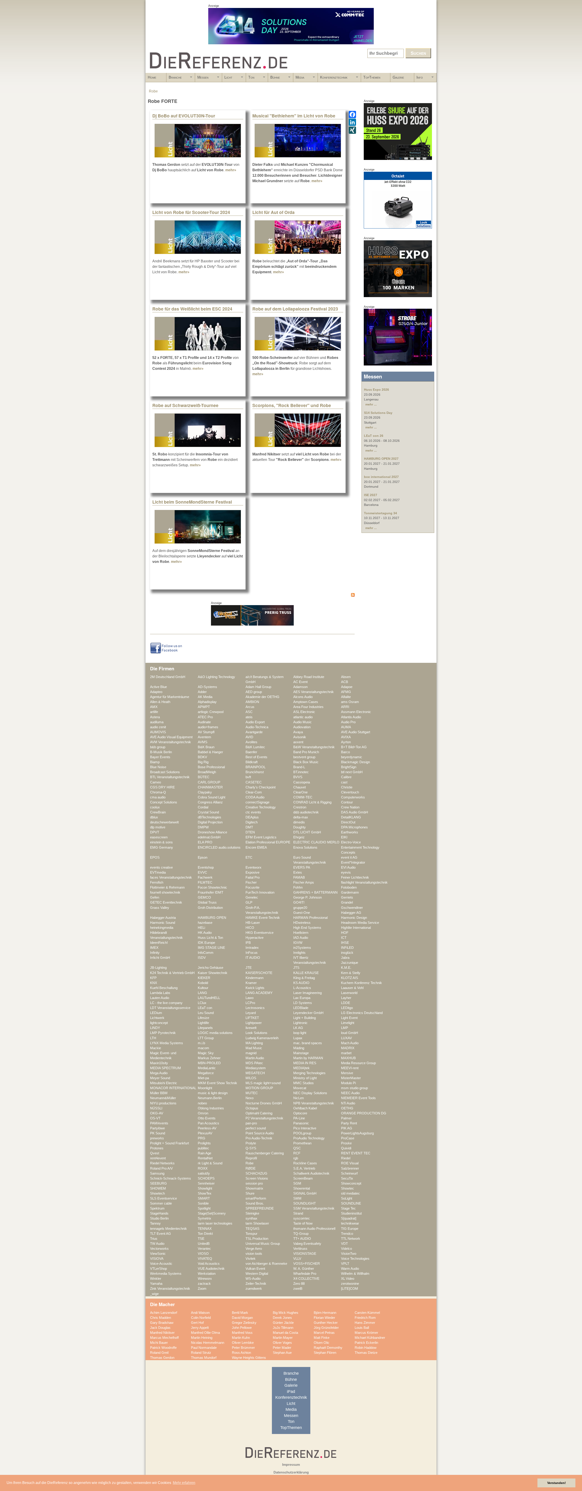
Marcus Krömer (366, 1332)
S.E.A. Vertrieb (304, 1168)
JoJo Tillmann (283, 1327)
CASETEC (254, 782)
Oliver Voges (282, 1342)
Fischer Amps (303, 882)
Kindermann (254, 978)
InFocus (252, 952)
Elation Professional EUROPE (268, 842)
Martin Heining (201, 1337)
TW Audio (157, 1243)
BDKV (202, 757)
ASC (249, 712)
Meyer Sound (160, 1078)
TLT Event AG (160, 1233)
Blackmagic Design (355, 762)
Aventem (204, 737)
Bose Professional (211, 767)
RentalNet (205, 1158)
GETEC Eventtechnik (166, 902)
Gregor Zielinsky (244, 1323)
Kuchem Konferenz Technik (361, 983)
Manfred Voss (242, 1332)
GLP (249, 902)
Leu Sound (206, 1013)
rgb (295, 1158)
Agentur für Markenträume (169, 697)
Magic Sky (206, 1053)
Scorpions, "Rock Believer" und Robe (291, 405)
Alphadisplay (207, 702)
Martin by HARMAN (308, 1058)
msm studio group (354, 1088)
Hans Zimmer (365, 1323)
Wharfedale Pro (304, 1273)
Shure (250, 1193)
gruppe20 (300, 908)
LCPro (250, 1003)
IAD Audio (300, 937)
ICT (343, 937)
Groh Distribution (210, 908)
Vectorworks (159, 1248)
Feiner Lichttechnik (355, 877)
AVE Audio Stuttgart (355, 732)
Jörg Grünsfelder (326, 1327)
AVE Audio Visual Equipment (171, 737)
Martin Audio (255, 1058)
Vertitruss (300, 1248)
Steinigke (252, 1213)
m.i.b (201, 1043)
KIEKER (204, 978)
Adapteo (156, 692)
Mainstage (301, 1053)
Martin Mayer (283, 1337)
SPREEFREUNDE (260, 1208)
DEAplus (252, 817)
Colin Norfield (201, 1318)
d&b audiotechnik (306, 812)
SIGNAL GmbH (304, 1193)
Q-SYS (251, 1148)
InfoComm (205, 952)
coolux (155, 807)
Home (152, 77)
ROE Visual (350, 1163)
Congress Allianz (210, 802)
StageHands (159, 1213)
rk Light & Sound (210, 1163)
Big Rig (203, 762)
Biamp (155, 762)
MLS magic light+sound (263, 1083)
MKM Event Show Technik (217, 1083)
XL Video (347, 1278)
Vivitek (251, 1258)
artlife (154, 712)
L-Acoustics (302, 988)
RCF (296, 1153)
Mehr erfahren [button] (184, 1483)
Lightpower (254, 1023)
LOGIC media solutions (215, 1033)
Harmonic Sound (162, 922)
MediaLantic (207, 1068)
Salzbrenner (350, 1168)
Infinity (155, 952)
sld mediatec (350, 1193)
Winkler (155, 1278)
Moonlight (205, 1088)
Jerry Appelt (200, 1327)
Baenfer (251, 752)
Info (418, 78)
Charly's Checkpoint (261, 787)
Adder (202, 692)
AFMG (346, 692)
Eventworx (253, 867)
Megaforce (206, 1073)
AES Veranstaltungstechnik (313, 692)
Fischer (251, 882)
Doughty (299, 827)
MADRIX (347, 1048)
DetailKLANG (351, 817)
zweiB (297, 1288)
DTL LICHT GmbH (307, 832)
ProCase (347, 1138)
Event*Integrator (353, 862)
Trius (153, 1238)
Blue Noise (158, 767)
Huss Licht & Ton (210, 937)
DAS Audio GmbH (354, 812)
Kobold (203, 983)
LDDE (345, 1003)
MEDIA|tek (301, 1068)
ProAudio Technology (309, 1138)
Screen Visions (257, 1178)
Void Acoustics (209, 1263)
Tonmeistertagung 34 (380, 513)
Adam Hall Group (258, 687)
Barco (345, 752)
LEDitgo (347, 1008)
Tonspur (251, 1233)
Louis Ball (362, 1327)
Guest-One (301, 912)
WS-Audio (253, 1278)
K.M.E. (346, 967)
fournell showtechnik (165, 892)
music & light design (213, 1093)
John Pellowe (242, 1327)
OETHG (347, 1108)
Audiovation (302, 727)
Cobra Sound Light (211, 797)
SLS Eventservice (163, 1198)
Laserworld (349, 993)
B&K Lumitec (255, 747)
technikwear (350, 1223)
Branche (174, 78)
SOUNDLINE (351, 1203)
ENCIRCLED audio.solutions (219, 847)
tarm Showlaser (257, 1223)
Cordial (203, 807)
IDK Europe (206, 942)
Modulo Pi (348, 1083)
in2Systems (302, 947)
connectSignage (257, 802)
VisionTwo (348, 1253)
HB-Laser (253, 922)
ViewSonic (158, 1253)
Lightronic (300, 1023)
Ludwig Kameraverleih (262, 1038)
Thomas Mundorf (203, 1357)
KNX (153, 983)
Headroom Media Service (360, 922)
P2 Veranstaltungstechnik (264, 1118)
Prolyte (251, 1143)
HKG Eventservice (259, 932)
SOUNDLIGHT (304, 1203)
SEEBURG (158, 1183)
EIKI (344, 837)
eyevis (346, 872)
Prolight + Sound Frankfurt (169, 1143)
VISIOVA (156, 1258)
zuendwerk (254, 1288)
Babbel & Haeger (210, 752)
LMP (344, 1028)
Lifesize (203, 1018)
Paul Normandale (204, 1347)
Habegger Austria (163, 917)
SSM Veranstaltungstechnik (313, 1208)
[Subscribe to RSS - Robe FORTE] (252, 595)
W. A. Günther (303, 1268)
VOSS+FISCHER (306, 1263)
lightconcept (159, 1023)
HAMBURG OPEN (212, 917)
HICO (250, 927)
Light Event (349, 1018)
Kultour (203, 988)
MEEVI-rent (350, 1068)
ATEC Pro (205, 717)
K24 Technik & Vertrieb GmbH (172, 973)
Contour (347, 802)
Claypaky (205, 792)
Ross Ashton (241, 1352)
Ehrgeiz (299, 837)
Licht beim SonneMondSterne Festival (192, 502)
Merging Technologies (309, 1073)
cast (344, 782)
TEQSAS (252, 1228)
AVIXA (346, 737)
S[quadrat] (348, 1218)
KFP (153, 978)
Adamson (300, 687)
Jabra (345, 957)
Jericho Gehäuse (210, 967)
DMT (249, 827)
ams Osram (350, 702)
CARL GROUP (209, 782)
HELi (201, 927)
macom (203, 1048)
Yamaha (156, 1283)
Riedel (345, 1158)
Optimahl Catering (259, 1113)
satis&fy (204, 1173)
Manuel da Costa (285, 1332)
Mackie (155, 1048)
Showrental (301, 1188)
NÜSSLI (156, 1108)
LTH (153, 1038)
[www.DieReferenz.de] (217, 71)
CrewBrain (158, 812)
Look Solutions (256, 1033)
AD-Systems (207, 687)
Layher (346, 998)
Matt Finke (321, 1337)
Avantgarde (254, 732)
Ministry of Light (305, 1078)
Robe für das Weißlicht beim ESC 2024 (192, 309)
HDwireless (302, 922)
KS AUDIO (301, 983)
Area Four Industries (308, 707)
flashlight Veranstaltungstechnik (364, 882)
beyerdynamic (351, 757)
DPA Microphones (354, 827)
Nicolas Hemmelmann (207, 1342)
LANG (202, 993)
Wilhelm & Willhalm (355, 1273)
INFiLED (347, 947)
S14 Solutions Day (378, 413)
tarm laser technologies (215, 1223)
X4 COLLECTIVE (306, 1278)
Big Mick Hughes (285, 1313)
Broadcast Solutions (165, 772)
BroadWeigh (207, 772)
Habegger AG (351, 912)
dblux (154, 817)
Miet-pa (203, 1078)
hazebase (205, 922)
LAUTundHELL (209, 998)
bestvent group (304, 757)
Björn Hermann (325, 1313)
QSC (297, 1148)
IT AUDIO (253, 957)
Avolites (251, 742)
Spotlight (204, 1208)
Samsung (157, 1173)
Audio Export (255, 722)
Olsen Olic (321, 1342)
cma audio (158, 797)
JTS (296, 967)
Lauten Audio (159, 998)
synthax (251, 1218)
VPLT (345, 1263)
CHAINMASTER (210, 787)
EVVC (202, 872)
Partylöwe (157, 1128)
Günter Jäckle (283, 1323)
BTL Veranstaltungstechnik (170, 777)
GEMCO (204, 897)
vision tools (254, 1253)
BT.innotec (301, 772)
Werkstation (207, 1273)
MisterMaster (351, 1078)
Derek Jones (282, 1318)
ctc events (253, 812)
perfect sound (256, 1128)
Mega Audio (159, 1073)
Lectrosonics (255, 1008)
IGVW (297, 942)
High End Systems (307, 927)
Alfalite (346, 697)
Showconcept (351, 1183)
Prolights (204, 1143)
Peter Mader (282, 1347)
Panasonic (301, 1123)
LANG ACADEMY (259, 993)
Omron (203, 1113)
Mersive (347, 1073)
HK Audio (205, 932)
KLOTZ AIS (349, 978)
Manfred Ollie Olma (205, 1332)
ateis (249, 717)
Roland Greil (159, 1352)
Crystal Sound (208, 812)
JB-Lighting (158, 967)
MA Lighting (254, 1043)
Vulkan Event (255, 1268)
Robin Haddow (365, 1347)
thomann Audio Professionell (314, 1228)
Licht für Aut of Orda (273, 212)
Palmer (346, 1118)
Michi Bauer (159, 1342)
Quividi (346, 1148)
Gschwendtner (352, 908)
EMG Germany (161, 847)
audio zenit (158, 727)
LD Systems (302, 1003)
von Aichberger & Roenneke (266, 1263)
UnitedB (204, 1243)
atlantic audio (303, 717)
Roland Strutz (201, 1352)
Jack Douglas (160, 1327)
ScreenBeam (303, 1178)
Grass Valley (159, 908)
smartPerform (256, 1198)
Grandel (347, 902)
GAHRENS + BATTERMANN (315, 892)
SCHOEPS (206, 1178)
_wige (154, 1294)
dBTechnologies (209, 817)
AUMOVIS (158, 732)
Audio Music (302, 722)
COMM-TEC (302, 797)
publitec (203, 1148)
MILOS (251, 1078)
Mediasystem (256, 1068)
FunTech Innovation (260, 892)
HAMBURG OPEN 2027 (381, 458)
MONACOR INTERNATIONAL (173, 1088)
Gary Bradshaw (161, 1323)
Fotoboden (349, 887)
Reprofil (251, 1158)
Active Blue (158, 687)
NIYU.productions (163, 1103)
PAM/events (159, 1123)
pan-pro (251, 1123)
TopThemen (371, 77)
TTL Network (350, 1238)
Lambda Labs (160, 993)
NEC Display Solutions (310, 1093)
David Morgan (242, 1318)
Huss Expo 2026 (376, 389)
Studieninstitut (351, 1213)
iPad (291, 1391)
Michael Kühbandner (370, 1337)
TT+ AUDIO (302, 1238)
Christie (346, 787)
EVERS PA (301, 867)
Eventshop (206, 867)
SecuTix (347, 1178)
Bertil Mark (240, 1313)
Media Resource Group (358, 1063)
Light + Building (304, 1018)
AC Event (300, 682)
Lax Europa (301, 998)
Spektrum (157, 1208)
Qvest (154, 1153)
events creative (161, 867)
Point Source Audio (260, 1133)
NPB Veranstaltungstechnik (313, 1103)
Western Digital (257, 1273)
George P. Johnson (307, 897)
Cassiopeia (301, 782)
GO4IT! (298, 902)
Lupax (297, 1038)
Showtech (157, 1193)
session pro (254, 1183)
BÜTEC (203, 777)
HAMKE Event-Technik (263, 917)
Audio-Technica (257, 727)
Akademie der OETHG (262, 697)
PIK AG (346, 1128)
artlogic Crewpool (210, 712)
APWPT (204, 707)
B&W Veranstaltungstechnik (314, 747)
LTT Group (206, 1038)
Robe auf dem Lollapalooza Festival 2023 (295, 309)
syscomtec (301, 1218)
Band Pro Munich (306, 752)
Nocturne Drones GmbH (264, 1103)
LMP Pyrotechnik (163, 1033)
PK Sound (157, 1133)
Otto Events (207, 1118)
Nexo (249, 1098)
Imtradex (252, 947)
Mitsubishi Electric (163, 1083)
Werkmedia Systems (165, 1273)
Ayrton (346, 742)
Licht (227, 78)
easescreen (159, 837)
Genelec (252, 897)
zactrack (204, 1283)
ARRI (345, 707)
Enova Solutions (305, 847)
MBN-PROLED (209, 1063)
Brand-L (299, 767)
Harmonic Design (354, 917)
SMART (204, 1198)
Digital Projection (210, 822)
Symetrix (204, 1218)
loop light (299, 1033)
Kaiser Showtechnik (212, 973)
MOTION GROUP (259, 1088)
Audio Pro (348, 722)
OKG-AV (156, 1113)
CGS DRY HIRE (162, 787)
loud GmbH (349, 1033)
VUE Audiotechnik (211, 1268)
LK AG (298, 1028)
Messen (201, 78)
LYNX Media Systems (166, 1043)
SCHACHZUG (256, 1173)
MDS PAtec (254, 1063)
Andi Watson (200, 1313)
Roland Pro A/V (161, 1168)
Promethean (302, 1143)
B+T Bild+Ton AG (354, 747)
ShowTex (204, 1193)
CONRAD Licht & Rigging (312, 802)
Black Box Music (306, 762)
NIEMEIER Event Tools (358, 1098)
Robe (153, 91)
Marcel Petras (324, 1332)
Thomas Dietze (366, 1352)
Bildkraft (252, 762)
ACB (344, 682)
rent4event (158, 1158)
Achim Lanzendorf (163, 1313)
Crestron (299, 807)
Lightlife (203, 1023)
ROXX (203, 1168)
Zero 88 (299, 1283)
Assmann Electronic (356, 712)
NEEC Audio (350, 1093)
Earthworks (349, 832)
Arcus (250, 707)
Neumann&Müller (163, 1098)
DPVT (154, 832)
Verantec (204, 1248)
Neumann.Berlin (210, 1098)
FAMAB (299, 877)
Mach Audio (350, 1043)
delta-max (300, 817)
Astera (155, 717)
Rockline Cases (305, 1163)
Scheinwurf (349, 1173)
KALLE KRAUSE (306, 973)
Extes (297, 872)
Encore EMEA (256, 847)
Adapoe (346, 687)
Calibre (346, 777)
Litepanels (205, 1028)
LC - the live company (166, 1003)
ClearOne (300, 792)
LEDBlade (300, 1008)
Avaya (298, 732)
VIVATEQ (205, 1258)
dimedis (299, 822)
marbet (346, 1053)
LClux (202, 1003)
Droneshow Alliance (212, 832)
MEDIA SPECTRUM (165, 1068)
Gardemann (350, 892)
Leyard (251, 1013)
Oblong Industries (211, 1108)
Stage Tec (348, 1208)
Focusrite (252, 887)
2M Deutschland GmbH (167, 677)
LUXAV (346, 1038)
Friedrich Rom (365, 1318)
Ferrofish (156, 882)
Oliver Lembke (243, 1342)
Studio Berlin (159, 1218)
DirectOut (348, 822)
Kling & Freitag (304, 978)
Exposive (252, 872)
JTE (249, 967)
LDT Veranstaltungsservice (170, 1008)
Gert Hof (197, 1323)
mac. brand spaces (307, 1043)
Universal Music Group (263, 1243)
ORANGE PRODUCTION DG (363, 1113)
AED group (254, 692)
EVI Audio (348, 867)
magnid (251, 1053)
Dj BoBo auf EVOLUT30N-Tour (183, 115)
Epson (202, 857)
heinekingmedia (161, 927)
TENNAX (205, 1228)
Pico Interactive (304, 1128)
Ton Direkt (205, 1233)
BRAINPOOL (256, 767)
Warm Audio (350, 1268)
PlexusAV (205, 1133)
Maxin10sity (159, 1063)
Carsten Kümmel (367, 1313)
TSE (201, 1238)
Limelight (347, 1023)
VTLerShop (158, 1268)
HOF (344, 932)
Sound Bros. (255, 1203)
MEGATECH (255, 1073)
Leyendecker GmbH (308, 1013)
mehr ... (371, 404)
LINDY (155, 1028)
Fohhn (298, 887)
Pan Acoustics (208, 1123)
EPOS (155, 857)
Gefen (154, 897)
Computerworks (353, 797)
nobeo (202, 1103)
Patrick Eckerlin (366, 1342)
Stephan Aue (282, 1352)
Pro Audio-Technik (259, 1138)
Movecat (299, 1088)
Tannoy (155, 1223)
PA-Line (299, 1118)
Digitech (252, 822)
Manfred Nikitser (162, 1332)
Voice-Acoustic (161, 1263)
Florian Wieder (324, 1318)
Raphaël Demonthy (328, 1347)
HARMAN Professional (310, 917)
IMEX (154, 947)
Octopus (252, 1108)
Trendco (347, 1233)
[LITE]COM (349, 1288)
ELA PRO (205, 842)
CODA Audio (255, 797)
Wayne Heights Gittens (249, 1357)
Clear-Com (254, 792)
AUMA (346, 727)
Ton (250, 78)
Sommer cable (161, 1203)
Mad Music (254, 1048)
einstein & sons (161, 842)
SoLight (346, 1198)
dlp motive (157, 827)
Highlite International (356, 927)
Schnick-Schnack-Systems (170, 1178)
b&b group (157, 747)
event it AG (349, 857)
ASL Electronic (304, 712)
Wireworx (205, 1278)
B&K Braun (206, 747)
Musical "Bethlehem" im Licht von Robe (293, 115)
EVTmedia (158, 872)
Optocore (300, 1113)
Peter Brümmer (243, 1347)
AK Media (205, 697)
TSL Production (257, 1238)
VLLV (297, 1258)
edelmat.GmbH (209, 837)
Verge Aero (254, 1248)
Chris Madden (160, 1318)
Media (298, 78)
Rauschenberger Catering (265, 1153)
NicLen (298, 1098)
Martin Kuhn (241, 1337)
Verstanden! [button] (556, 1483)
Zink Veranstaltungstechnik (170, 1288)
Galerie (398, 77)
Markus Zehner (209, 1058)
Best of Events (256, 757)
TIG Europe (349, 1228)
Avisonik (299, 737)
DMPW (203, 827)
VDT (344, 1243)
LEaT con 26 (373, 435)
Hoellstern (300, 932)
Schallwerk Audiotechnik (311, 1173)
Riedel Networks (162, 1163)
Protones (156, 1148)
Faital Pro (253, 877)
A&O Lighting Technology (216, 677)
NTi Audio (348, 1103)
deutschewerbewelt (164, 822)
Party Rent (349, 1123)
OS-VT (155, 1118)
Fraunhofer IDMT (210, 892)
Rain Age (204, 1153)
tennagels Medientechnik (168, 1228)
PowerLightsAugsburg (357, 1133)
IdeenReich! (159, 942)
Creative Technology (261, 807)
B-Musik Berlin (161, 752)
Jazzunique (349, 962)
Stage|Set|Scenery (212, 1213)
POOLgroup (302, 1133)
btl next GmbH (352, 772)
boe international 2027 (381, 477)
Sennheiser (206, 1183)
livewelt (251, 1028)
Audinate (204, 722)
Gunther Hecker (326, 1323)
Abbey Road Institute (308, 677)
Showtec (347, 1188)
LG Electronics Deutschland (362, 1013)
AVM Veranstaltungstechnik (170, 742)
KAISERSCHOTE (259, 973)
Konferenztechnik (332, 78)
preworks (157, 1138)
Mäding (298, 1048)
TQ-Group (301, 1233)
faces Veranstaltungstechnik (171, 877)
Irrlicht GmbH (160, 957)
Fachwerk (205, 877)
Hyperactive (254, 937)
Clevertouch (350, 792)
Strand (298, 1213)
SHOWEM (158, 1188)
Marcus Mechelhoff (164, 1337)
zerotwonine (350, 1283)
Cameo (155, 782)
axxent (298, 742)
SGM (297, 1183)
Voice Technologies (355, 1258)
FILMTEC (205, 882)
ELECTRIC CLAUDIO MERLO (316, 842)
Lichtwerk (157, 1018)
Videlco (346, 1248)
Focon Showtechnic (212, 887)
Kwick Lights (255, 988)
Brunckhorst (255, 772)
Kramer (251, 983)
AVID (249, 737)
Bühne (274, 78)
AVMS (202, 742)
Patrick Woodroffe (163, 1347)
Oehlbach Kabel (305, 1108)
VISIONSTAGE (304, 1253)
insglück (347, 952)
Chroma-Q (158, 792)
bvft (248, 777)
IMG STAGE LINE (211, 947)
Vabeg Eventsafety (307, 1243)
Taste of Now (303, 1223)
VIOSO (203, 1253)
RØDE (251, 1168)
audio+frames (208, 727)
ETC (249, 857)
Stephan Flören (325, 1352)
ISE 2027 (370, 495)
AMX (154, 707)
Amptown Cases (305, 702)
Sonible (203, 1203)
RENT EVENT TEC (355, 1153)
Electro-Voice (351, 842)
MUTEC (252, 1093)
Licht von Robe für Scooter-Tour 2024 (191, 212)
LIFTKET (252, 1018)
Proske (346, 1143)
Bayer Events (160, 757)
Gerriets (347, 897)
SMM (297, 1198)
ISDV (202, 957)
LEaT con (205, 1008)
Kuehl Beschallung (164, 988)
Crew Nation (350, 807)
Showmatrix (254, 1188)
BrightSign (348, 767)
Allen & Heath (160, 702)
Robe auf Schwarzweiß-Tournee (185, 405)
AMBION (252, 702)
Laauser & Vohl (352, 988)
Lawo (249, 998)
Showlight (205, 1188)
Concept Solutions (163, 802)
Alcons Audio (303, 697)
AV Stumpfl (206, 732)
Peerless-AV (207, 1128)
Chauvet (299, 787)
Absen (346, 677)
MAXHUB (348, 1058)
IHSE (345, 942)
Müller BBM (159, 1093)
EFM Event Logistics (261, 837)
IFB (248, 942)
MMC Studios (303, 1083)
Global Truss (207, 902)
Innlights (299, 952)
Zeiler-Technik (256, 1283)
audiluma (156, 722)
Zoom (202, 1288)
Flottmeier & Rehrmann (167, 887)
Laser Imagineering (307, 993)
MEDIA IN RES (304, 1063)
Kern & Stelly (350, 973)
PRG (201, 1138)
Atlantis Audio (351, 717)
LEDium (156, 1013)
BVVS (297, 777)
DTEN (250, 832)
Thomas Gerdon (162, 1357)
